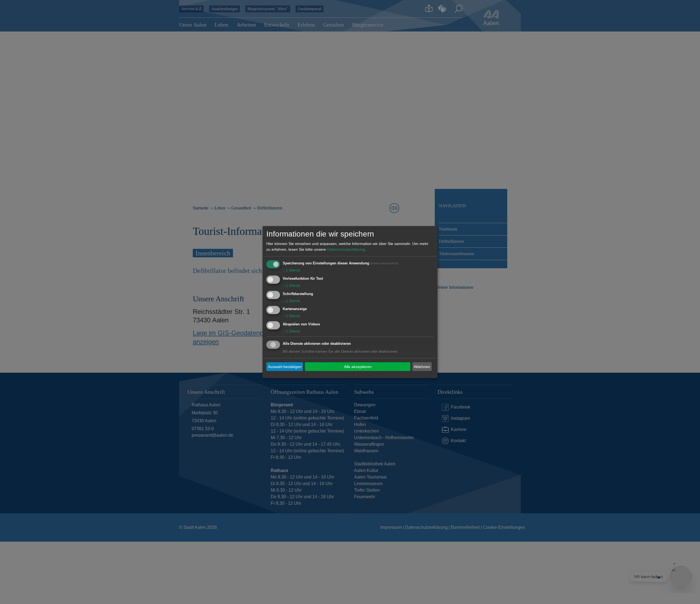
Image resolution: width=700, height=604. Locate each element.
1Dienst (291, 270)
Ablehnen (422, 366)
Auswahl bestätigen (285, 366)
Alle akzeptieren (358, 366)
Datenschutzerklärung (346, 249)
